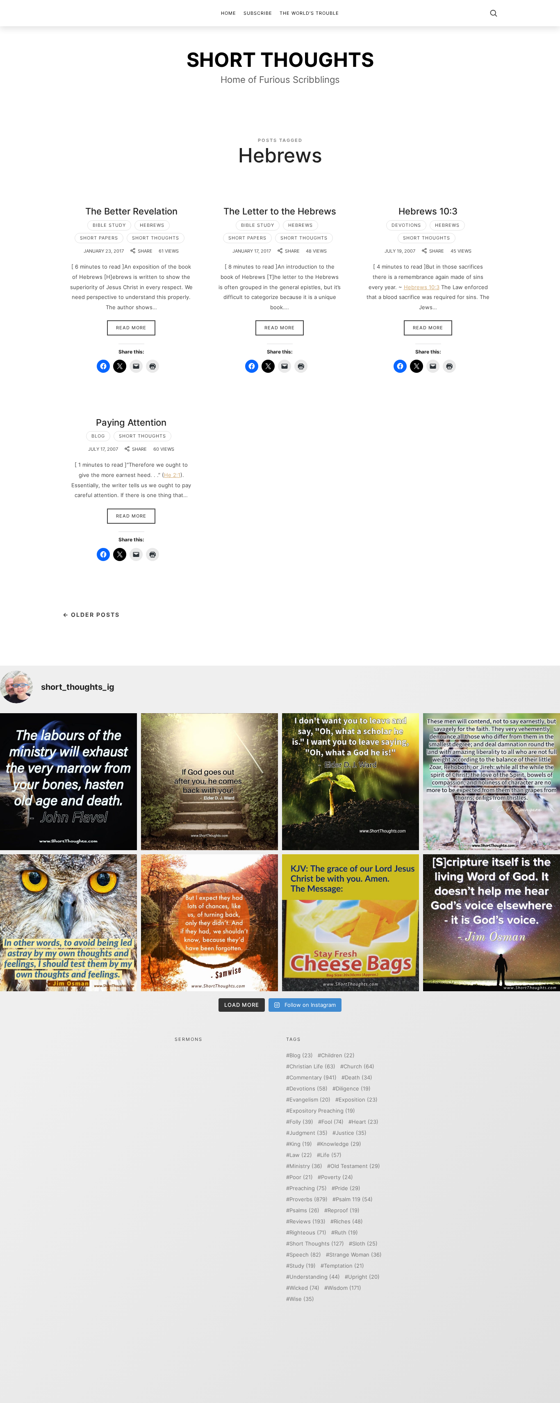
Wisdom (344, 1288)
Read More (131, 328)
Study (302, 1265)
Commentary (313, 1077)
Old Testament (355, 1166)
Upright (364, 1277)
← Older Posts (91, 614)
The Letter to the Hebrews (279, 211)
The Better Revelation (131, 211)
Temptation (344, 1265)
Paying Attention (131, 422)
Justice (351, 1133)
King (300, 1144)
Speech (305, 1254)
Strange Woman (355, 1254)
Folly (301, 1122)
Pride (347, 1188)
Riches (348, 1221)
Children (338, 1055)
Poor (301, 1177)
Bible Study (109, 225)
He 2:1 (172, 475)
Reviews (307, 1221)
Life (330, 1155)
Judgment (308, 1133)
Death (358, 1077)
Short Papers (99, 238)
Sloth (365, 1243)
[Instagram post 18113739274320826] (350, 922)
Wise (301, 1299)
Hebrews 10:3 (428, 211)
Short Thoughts (155, 238)
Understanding (314, 1277)
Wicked (304, 1288)
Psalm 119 (354, 1199)
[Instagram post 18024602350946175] (350, 781)
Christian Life (312, 1066)
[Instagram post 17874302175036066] (491, 781)
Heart (365, 1122)
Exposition (358, 1099)
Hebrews (152, 225)
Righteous (307, 1232)
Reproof (344, 1210)
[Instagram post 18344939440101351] (68, 922)
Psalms (304, 1210)
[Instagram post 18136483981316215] (209, 922)
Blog (98, 436)
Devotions (406, 225)
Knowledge (340, 1144)
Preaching (308, 1188)
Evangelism (309, 1099)
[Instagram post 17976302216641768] (491, 922)
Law (300, 1155)
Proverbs (308, 1199)
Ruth (346, 1232)
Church (359, 1066)
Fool (332, 1122)
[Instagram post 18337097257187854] (209, 781)
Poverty (337, 1177)
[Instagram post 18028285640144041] (68, 781)
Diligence (353, 1088)
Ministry (305, 1166)
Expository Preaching (322, 1110)
